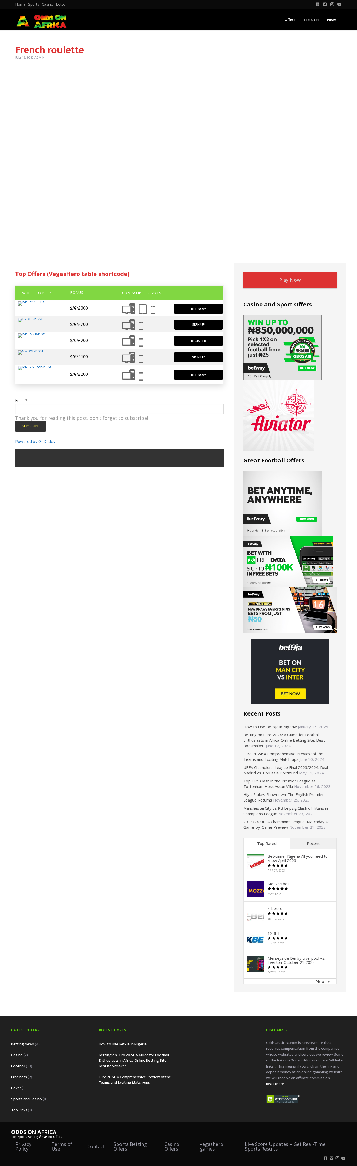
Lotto (60, 4)
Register (198, 341)
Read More (275, 1084)
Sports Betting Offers (130, 1146)
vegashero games (211, 1146)
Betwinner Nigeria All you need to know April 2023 (298, 858)
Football (18, 1066)
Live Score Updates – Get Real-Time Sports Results (285, 1146)
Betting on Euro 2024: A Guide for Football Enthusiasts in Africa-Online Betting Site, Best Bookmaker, (284, 740)
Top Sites (311, 19)
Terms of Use (61, 1146)
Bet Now (198, 309)
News (332, 19)
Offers (290, 19)
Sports (33, 4)
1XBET (274, 933)
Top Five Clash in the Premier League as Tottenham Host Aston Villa (279, 783)
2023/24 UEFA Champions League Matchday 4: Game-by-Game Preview (286, 824)
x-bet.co (275, 908)
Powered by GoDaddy (35, 441)
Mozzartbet (278, 883)
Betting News (22, 1044)
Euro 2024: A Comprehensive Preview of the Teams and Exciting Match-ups (283, 756)
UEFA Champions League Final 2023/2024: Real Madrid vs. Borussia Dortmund (285, 770)
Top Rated (267, 843)
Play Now (290, 280)
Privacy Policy (23, 1146)
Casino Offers (171, 1146)
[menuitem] (20, 4)
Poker (16, 1088)
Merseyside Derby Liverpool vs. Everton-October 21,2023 (296, 960)
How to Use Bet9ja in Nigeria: (270, 726)
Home (20, 4)
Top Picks (19, 1110)
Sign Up (198, 325)
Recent (313, 843)
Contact (96, 1146)
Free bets (19, 1077)
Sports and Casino (26, 1099)
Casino (47, 4)
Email (21, 400)
